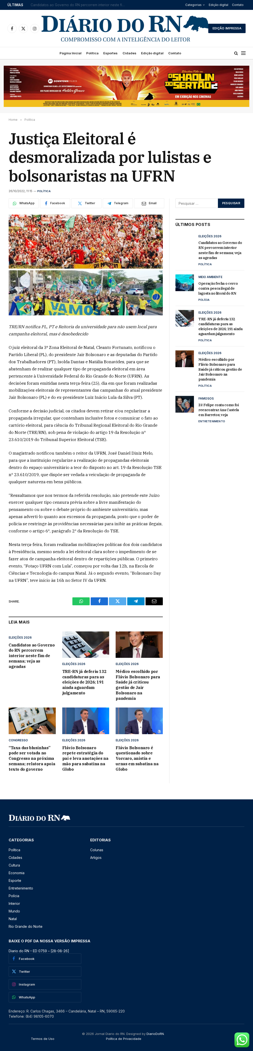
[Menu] (243, 53)
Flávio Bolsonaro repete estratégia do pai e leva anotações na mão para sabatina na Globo (85, 758)
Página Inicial (71, 53)
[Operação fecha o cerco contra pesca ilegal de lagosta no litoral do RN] (184, 282)
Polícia (204, 300)
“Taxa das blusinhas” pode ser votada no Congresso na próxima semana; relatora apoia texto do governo (32, 758)
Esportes (110, 53)
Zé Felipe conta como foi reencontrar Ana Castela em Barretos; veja (218, 410)
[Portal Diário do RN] (126, 28)
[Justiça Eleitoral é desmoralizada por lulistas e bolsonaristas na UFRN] (86, 265)
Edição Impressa (226, 28)
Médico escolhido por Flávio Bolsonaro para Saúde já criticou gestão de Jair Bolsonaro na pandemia (138, 685)
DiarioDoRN (155, 1034)
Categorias (193, 5)
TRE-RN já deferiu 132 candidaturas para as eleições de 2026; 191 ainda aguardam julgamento (84, 682)
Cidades (129, 53)
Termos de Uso (42, 1039)
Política (92, 53)
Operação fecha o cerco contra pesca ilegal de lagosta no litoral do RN (80, 5)
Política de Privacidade (123, 1039)
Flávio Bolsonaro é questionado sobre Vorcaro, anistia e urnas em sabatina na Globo (137, 758)
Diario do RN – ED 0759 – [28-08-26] (39, 951)
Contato (238, 5)
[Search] (236, 53)
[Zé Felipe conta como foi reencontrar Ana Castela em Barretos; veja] (184, 404)
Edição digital (218, 5)
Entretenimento (211, 421)
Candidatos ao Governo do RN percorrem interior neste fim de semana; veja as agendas (32, 656)
